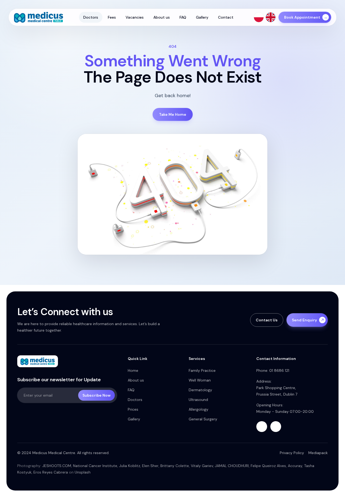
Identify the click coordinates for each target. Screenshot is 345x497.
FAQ (183, 17)
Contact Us (267, 320)
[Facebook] (261, 426)
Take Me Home (172, 114)
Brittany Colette (174, 465)
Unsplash (83, 472)
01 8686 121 (279, 370)
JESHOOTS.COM (56, 465)
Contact (225, 17)
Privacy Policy (292, 452)
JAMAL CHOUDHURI (232, 465)
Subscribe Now (96, 395)
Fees (112, 17)
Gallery (202, 17)
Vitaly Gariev (202, 465)
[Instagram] (275, 426)
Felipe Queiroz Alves (268, 465)
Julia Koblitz (129, 465)
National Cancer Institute (95, 465)
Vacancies (135, 17)
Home (133, 370)
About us (161, 17)
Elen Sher (150, 465)
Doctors (90, 17)
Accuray (295, 465)
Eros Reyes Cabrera (50, 472)
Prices (133, 409)
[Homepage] (38, 17)
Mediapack (318, 452)
